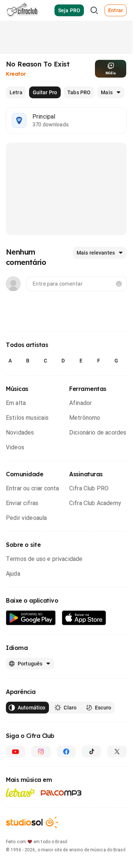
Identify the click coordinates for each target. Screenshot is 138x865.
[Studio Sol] (32, 822)
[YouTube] (15, 751)
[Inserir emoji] (119, 284)
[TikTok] (91, 751)
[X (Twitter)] (117, 751)
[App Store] (84, 618)
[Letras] (20, 792)
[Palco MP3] (61, 793)
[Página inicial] (22, 10)
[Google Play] (31, 618)
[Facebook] (66, 751)
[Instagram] (41, 751)
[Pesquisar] (94, 10)
